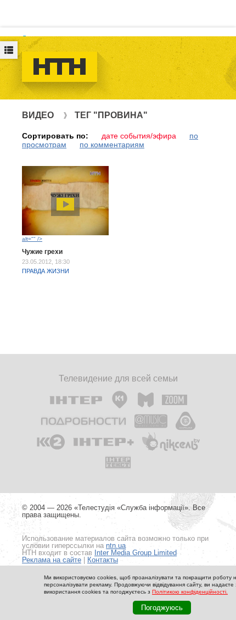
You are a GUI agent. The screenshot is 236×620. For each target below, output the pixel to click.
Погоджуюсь (162, 608)
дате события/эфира (139, 135)
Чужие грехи (42, 252)
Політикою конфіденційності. (190, 592)
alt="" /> (32, 239)
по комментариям (112, 144)
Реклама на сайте (51, 560)
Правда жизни (45, 271)
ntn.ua (116, 545)
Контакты (102, 560)
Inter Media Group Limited (135, 553)
